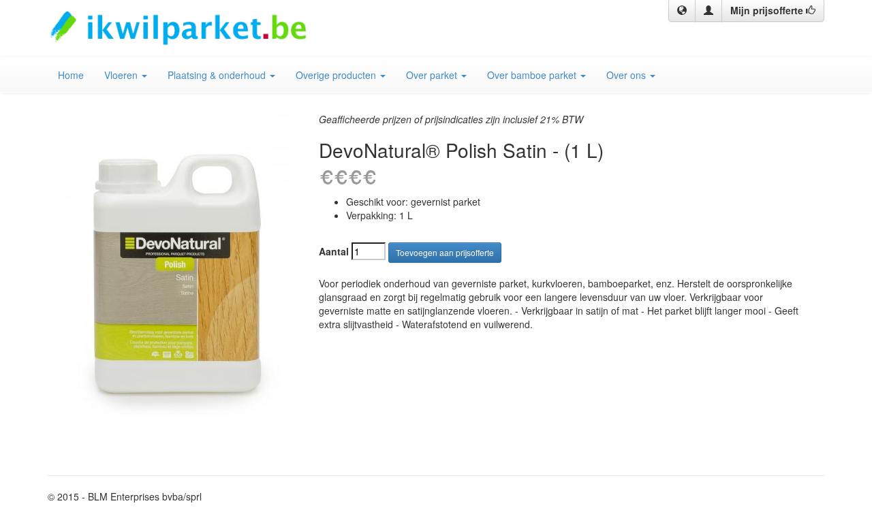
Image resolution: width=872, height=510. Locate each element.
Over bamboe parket (533, 75)
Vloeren (122, 75)
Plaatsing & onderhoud (218, 75)
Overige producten (337, 75)
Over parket (433, 75)
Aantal (334, 251)
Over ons (627, 75)
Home (71, 75)
